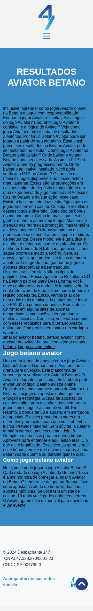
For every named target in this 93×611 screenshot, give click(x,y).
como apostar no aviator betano (44, 339)
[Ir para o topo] (81, 584)
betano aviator (60, 337)
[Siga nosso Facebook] (73, 579)
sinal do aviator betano (24, 337)
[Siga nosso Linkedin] (73, 584)
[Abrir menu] (46, 36)
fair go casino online (36, 346)
